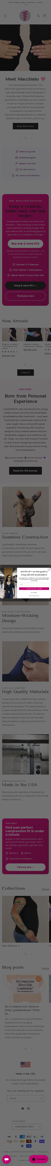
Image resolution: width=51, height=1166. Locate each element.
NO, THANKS (34, 592)
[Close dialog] (49, 569)
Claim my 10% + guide (34, 588)
